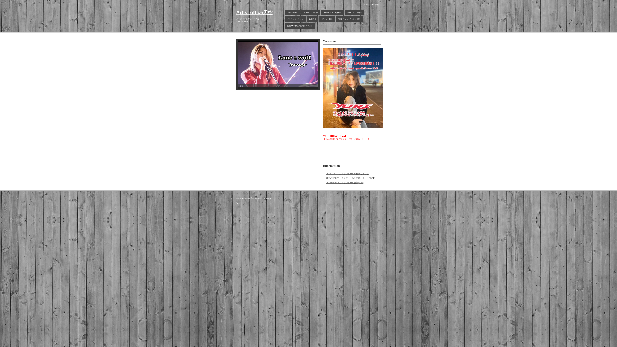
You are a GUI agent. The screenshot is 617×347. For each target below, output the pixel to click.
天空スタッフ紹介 (354, 12)
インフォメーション (295, 19)
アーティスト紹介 (311, 12)
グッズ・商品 (327, 19)
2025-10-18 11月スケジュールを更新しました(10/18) (350, 178)
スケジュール (292, 12)
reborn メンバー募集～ (333, 12)
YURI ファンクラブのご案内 (349, 19)
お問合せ (312, 19)
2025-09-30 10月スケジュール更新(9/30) (344, 182)
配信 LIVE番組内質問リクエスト (300, 26)
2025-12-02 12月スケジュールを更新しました (347, 173)
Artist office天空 (254, 12)
